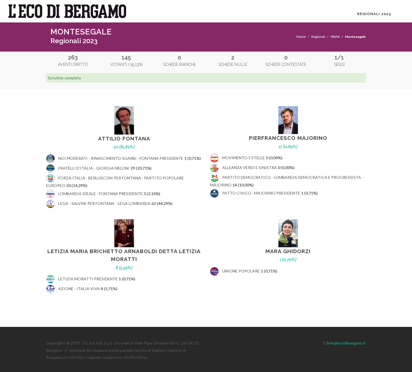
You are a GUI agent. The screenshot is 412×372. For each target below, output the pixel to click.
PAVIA (335, 36)
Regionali (318, 36)
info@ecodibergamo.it (346, 343)
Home (301, 36)
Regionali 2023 (374, 14)
